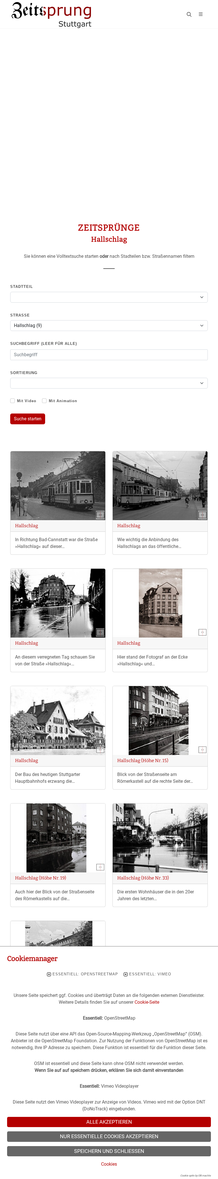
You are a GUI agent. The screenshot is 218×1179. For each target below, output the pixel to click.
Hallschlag (26, 525)
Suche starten (27, 418)
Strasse (20, 315)
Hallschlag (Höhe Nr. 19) (40, 878)
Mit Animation (63, 401)
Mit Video (26, 401)
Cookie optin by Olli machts (195, 1175)
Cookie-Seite (147, 1002)
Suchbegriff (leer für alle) (43, 343)
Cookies (109, 1164)
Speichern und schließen (109, 1151)
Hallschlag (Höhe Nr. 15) (142, 760)
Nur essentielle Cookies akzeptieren (109, 1136)
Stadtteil (21, 286)
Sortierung (23, 373)
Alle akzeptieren (109, 1122)
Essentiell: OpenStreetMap (85, 974)
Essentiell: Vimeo (150, 974)
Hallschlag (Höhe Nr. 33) (143, 878)
